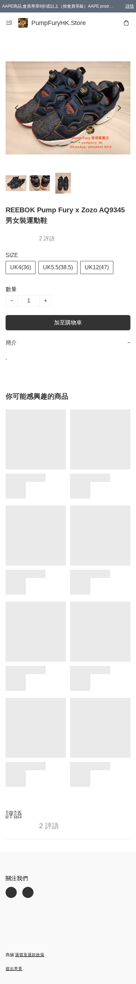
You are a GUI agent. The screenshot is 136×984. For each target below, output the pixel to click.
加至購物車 (68, 322)
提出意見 (14, 968)
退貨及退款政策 (29, 954)
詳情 (130, 6)
